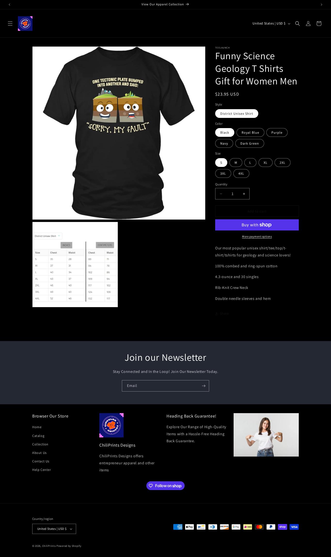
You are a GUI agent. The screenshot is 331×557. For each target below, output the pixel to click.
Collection (40, 444)
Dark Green (249, 143)
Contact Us (40, 461)
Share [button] (224, 313)
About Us (39, 453)
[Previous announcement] (9, 4)
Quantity (221, 184)
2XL (282, 162)
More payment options (257, 236)
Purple (277, 132)
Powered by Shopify (68, 546)
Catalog (38, 435)
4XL (241, 173)
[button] (10, 23)
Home (36, 427)
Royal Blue (250, 132)
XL (266, 162)
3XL (223, 173)
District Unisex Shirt (236, 113)
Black (224, 132)
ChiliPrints (49, 546)
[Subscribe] (203, 386)
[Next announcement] (321, 4)
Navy (224, 143)
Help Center (41, 469)
